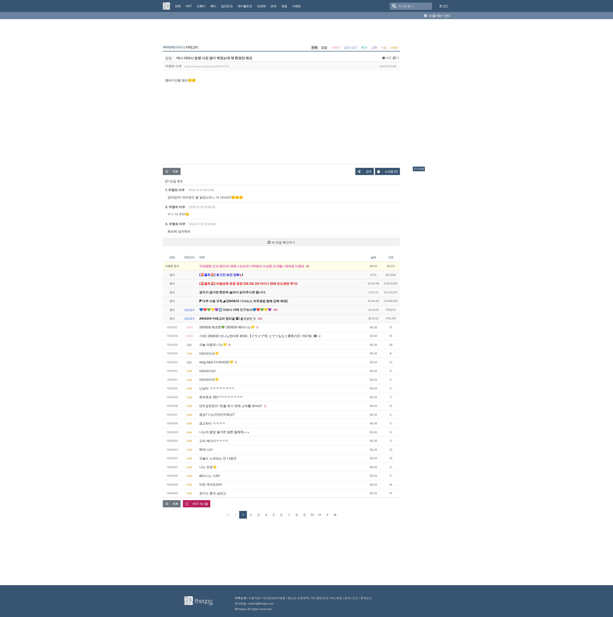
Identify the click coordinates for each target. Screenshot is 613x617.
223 (260, 318)
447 (275, 309)
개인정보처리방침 (273, 598)
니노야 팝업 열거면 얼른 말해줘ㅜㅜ (224, 432)
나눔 (384, 47)
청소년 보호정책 (298, 598)
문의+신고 (351, 598)
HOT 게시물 (200, 504)
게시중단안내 (319, 598)
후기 (364, 47)
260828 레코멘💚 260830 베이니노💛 (227, 327)
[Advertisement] (432, 94)
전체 (314, 47)
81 (307, 266)
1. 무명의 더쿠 (175, 190)
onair (394, 47)
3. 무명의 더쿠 (175, 224)
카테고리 (180, 47)
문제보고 (366, 598)
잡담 (324, 47)
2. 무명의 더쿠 (175, 207)
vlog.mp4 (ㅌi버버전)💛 (216, 362)
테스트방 (336, 598)
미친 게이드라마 (210, 484)
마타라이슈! (207, 371)
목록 (175, 171)
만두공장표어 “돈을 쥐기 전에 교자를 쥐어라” (230, 406)
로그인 (443, 6)
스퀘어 (335, 47)
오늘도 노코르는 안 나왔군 (217, 458)
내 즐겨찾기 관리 (439, 15)
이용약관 (254, 598)
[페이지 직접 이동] (320, 515)
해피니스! (206, 449)
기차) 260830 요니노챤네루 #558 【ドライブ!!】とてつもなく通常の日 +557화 (255, 336)
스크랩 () (391, 171)
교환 (374, 47)
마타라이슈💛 (209, 353)
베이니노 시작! (209, 476)
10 (312, 515)
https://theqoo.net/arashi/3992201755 (207, 66)
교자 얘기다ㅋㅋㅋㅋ (213, 441)
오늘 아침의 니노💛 (213, 344)
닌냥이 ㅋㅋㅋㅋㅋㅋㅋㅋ (216, 388)
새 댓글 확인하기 (283, 242)
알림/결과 (351, 47)
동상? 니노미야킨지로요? (217, 414)
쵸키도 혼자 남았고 (212, 493)
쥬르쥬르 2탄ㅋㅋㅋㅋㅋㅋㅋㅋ (221, 397)
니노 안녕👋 (207, 467)
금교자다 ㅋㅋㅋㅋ (212, 423)
